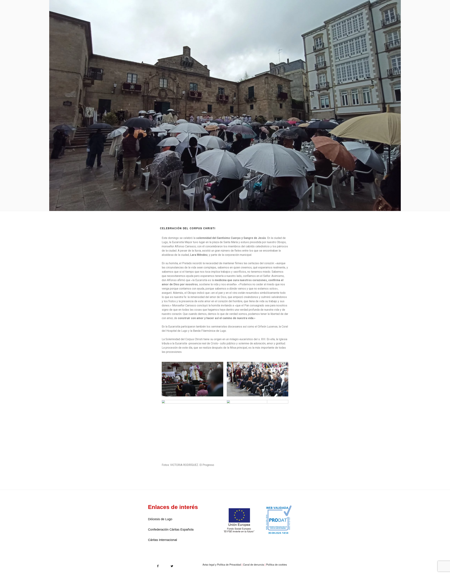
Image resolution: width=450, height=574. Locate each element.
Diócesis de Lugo (160, 519)
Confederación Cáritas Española (171, 529)
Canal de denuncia (253, 564)
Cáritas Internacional (162, 540)
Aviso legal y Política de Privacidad (221, 564)
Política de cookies (276, 564)
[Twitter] (168, 565)
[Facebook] (151, 565)
